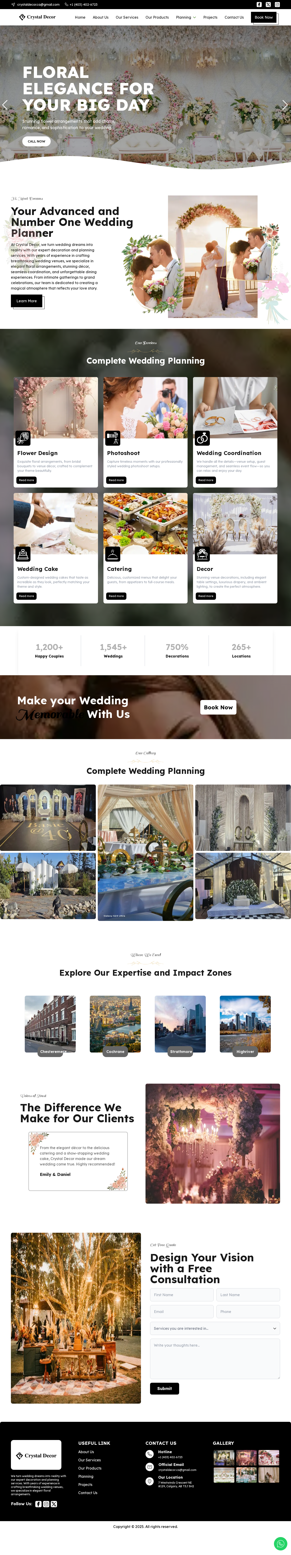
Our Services (127, 17)
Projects (210, 17)
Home (80, 17)
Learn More (26, 301)
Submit (164, 1394)
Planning (183, 17)
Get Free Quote (42, 136)
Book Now (264, 17)
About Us (100, 17)
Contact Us (234, 17)
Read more (26, 480)
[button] (286, 105)
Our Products (157, 17)
